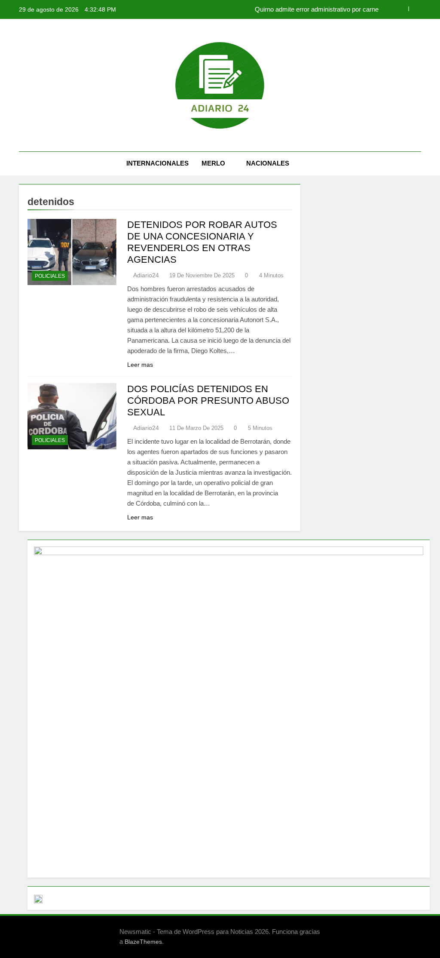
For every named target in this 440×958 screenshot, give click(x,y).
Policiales (50, 276)
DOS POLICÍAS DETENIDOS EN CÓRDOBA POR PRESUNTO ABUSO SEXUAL (208, 401)
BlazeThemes (143, 941)
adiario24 (146, 275)
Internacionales (157, 163)
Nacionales (267, 163)
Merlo (213, 163)
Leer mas (140, 364)
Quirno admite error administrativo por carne (317, 9)
